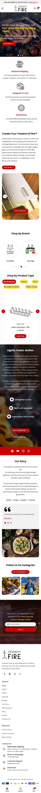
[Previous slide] (4, 33)
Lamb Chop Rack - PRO (20, 327)
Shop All (5, 700)
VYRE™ (4, 696)
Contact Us (6, 722)
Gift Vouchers (7, 711)
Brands (4, 703)
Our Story (5, 707)
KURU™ (4, 692)
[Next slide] (4, 36)
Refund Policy (7, 740)
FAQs (4, 714)
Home (4, 688)
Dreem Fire (20, 324)
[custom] (12, 451)
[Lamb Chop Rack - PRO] (20, 308)
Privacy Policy (7, 732)
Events (4, 718)
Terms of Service (8, 736)
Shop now (32, 2)
